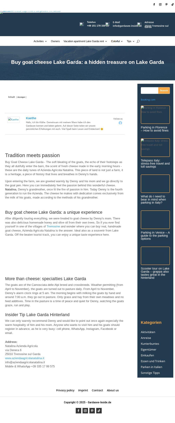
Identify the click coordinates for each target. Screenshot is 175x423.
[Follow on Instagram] (160, 4)
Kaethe (31, 118)
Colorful (115, 41)
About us (113, 390)
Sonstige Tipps (150, 373)
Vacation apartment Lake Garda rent (84, 41)
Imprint (83, 390)
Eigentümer (148, 349)
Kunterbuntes (150, 344)
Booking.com (148, 99)
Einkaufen (147, 355)
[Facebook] (120, 123)
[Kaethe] (13, 122)
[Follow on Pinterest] (166, 4)
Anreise (146, 338)
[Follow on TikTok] (172, 4)
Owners (55, 41)
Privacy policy (65, 390)
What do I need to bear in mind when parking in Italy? (153, 199)
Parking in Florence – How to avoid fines (155, 129)
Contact (97, 390)
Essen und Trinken (153, 361)
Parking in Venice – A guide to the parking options (155, 235)
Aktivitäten (148, 332)
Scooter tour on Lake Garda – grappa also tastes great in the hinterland (155, 273)
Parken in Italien (151, 367)
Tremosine (53, 226)
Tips (129, 41)
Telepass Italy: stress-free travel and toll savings (155, 163)
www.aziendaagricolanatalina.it (24, 358)
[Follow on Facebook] (154, 4)
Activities (39, 41)
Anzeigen (21, 97)
